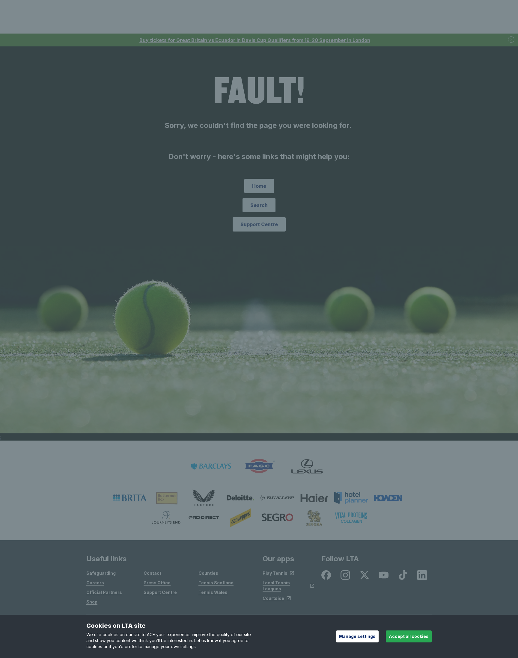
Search (259, 205)
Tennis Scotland (216, 582)
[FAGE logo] (259, 466)
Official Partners (104, 592)
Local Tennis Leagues (276, 585)
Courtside (273, 598)
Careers (95, 582)
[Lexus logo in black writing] (306, 466)
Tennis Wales (213, 592)
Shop (91, 601)
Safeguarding (101, 573)
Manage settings (357, 636)
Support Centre (259, 224)
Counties (208, 573)
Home (259, 186)
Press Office (157, 582)
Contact (152, 573)
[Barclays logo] (211, 466)
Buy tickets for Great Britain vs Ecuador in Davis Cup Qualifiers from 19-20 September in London (254, 40)
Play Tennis (275, 573)
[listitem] (130, 498)
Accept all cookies (409, 636)
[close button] (511, 40)
